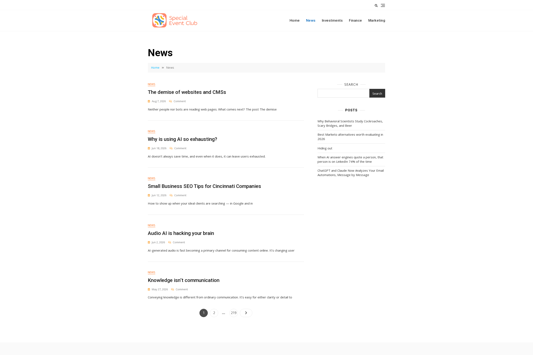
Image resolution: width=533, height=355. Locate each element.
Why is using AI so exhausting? (183, 139)
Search (351, 84)
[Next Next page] (246, 313)
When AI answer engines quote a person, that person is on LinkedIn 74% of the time (350, 159)
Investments (332, 20)
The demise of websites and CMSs (187, 92)
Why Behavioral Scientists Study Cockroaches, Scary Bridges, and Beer (350, 123)
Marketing (376, 20)
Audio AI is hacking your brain (181, 233)
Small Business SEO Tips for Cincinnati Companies (204, 186)
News (311, 20)
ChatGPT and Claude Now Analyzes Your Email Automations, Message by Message (351, 172)
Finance (355, 20)
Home (295, 20)
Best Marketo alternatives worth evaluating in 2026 (350, 136)
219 (234, 312)
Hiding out (325, 148)
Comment (180, 101)
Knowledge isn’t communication (183, 280)
